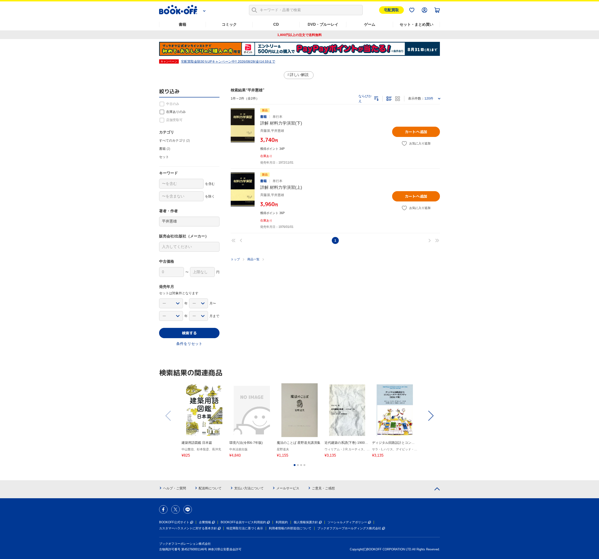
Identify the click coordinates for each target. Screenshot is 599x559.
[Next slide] (430, 415)
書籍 (182, 24)
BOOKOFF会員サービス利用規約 (243, 522)
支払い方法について (249, 488)
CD (276, 24)
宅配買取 (391, 10)
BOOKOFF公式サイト (174, 522)
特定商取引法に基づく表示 (244, 528)
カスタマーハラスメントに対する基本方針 (188, 528)
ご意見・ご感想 (323, 488)
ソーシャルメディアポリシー (347, 522)
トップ (235, 259)
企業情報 (205, 522)
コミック (229, 24)
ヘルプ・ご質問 (174, 488)
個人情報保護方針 (306, 522)
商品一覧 (253, 259)
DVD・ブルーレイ (323, 24)
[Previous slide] (168, 415)
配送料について (210, 488)
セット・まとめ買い (416, 24)
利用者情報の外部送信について (290, 528)
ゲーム (369, 24)
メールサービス (287, 488)
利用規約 (282, 522)
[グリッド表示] (397, 98)
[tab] (295, 465)
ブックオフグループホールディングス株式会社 (349, 528)
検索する (189, 333)
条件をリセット (189, 344)
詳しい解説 (299, 75)
